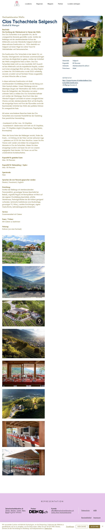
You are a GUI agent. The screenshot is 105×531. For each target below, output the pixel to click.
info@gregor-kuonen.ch (70, 85)
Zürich (7, 511)
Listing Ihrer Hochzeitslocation (61, 512)
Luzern (19, 511)
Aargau (13, 511)
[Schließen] (102, 526)
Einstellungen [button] (70, 527)
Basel (7, 512)
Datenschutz (48, 528)
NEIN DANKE (81, 527)
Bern (23, 511)
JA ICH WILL (94, 527)
